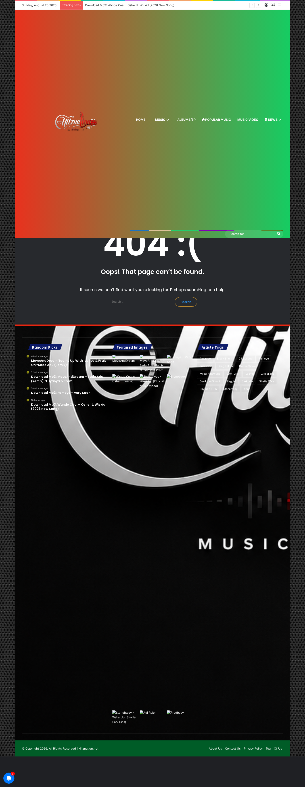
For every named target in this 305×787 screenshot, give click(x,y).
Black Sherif (224, 358)
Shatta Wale (266, 381)
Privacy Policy (253, 748)
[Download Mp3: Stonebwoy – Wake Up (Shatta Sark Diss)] (125, 717)
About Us (215, 748)
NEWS (272, 119)
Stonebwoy (230, 388)
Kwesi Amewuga (210, 373)
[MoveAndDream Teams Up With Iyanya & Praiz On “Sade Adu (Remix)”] (125, 362)
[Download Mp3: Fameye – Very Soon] (179, 362)
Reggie (231, 381)
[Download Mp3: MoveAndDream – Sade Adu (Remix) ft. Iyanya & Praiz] (152, 363)
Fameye (264, 358)
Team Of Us (274, 748)
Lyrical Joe (267, 373)
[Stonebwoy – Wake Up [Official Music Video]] (152, 541)
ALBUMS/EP (186, 119)
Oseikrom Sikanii (210, 381)
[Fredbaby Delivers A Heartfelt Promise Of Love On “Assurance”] (179, 717)
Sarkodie (247, 381)
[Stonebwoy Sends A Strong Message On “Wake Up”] (179, 381)
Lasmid (249, 373)
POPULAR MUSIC (218, 119)
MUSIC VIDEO (247, 119)
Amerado (205, 358)
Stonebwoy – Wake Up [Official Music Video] (118, 5)
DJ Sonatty (245, 358)
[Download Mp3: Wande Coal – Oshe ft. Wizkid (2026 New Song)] (125, 381)
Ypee (247, 388)
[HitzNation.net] (76, 124)
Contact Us (233, 748)
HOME (140, 119)
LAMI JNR (232, 373)
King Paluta (226, 366)
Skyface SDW (208, 388)
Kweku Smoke (248, 366)
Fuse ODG (206, 366)
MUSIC (159, 119)
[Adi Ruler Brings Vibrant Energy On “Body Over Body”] (152, 717)
